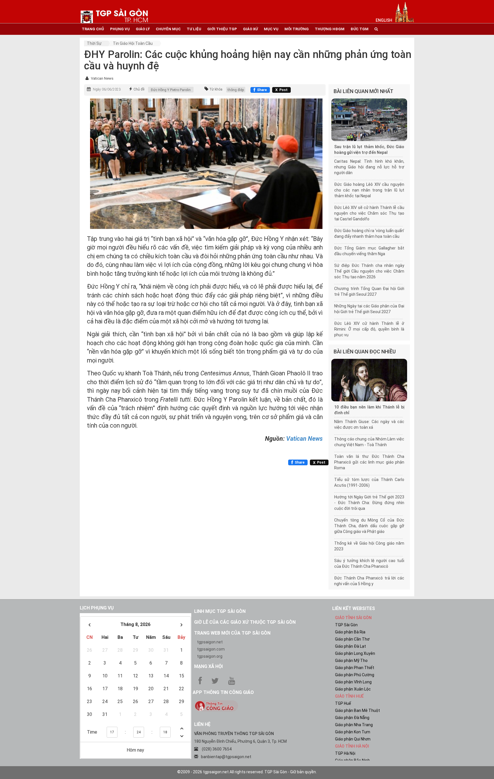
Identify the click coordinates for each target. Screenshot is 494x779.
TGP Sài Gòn (346, 625)
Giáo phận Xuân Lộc (353, 689)
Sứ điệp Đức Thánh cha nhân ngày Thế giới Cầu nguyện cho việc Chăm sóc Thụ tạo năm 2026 (369, 271)
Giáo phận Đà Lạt (350, 646)
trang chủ (93, 29)
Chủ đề (139, 89)
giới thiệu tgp (222, 29)
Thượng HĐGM (329, 29)
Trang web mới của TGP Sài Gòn (232, 633)
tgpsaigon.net (210, 642)
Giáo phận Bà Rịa (350, 632)
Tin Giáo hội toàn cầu (133, 43)
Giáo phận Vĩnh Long (353, 682)
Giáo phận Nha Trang (354, 724)
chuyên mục (168, 29)
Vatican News (102, 78)
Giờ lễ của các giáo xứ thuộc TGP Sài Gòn (245, 622)
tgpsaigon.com (211, 649)
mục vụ (271, 29)
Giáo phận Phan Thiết (354, 667)
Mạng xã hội (208, 666)
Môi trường (296, 29)
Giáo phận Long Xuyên (355, 653)
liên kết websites (353, 608)
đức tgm (359, 29)
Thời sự (94, 43)
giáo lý (143, 29)
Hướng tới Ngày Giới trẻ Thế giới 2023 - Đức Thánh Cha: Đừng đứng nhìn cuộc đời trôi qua (369, 503)
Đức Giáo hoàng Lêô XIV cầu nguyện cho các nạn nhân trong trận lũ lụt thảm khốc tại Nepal (369, 190)
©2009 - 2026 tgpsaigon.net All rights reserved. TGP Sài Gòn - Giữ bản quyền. (247, 772)
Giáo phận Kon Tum (352, 732)
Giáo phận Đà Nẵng (352, 717)
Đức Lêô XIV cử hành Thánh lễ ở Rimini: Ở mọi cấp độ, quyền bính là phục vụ (369, 329)
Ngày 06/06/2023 (107, 89)
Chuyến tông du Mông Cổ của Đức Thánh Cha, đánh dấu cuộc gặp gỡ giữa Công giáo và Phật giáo (369, 526)
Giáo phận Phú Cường (354, 675)
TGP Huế (343, 703)
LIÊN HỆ (202, 724)
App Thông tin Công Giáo (223, 692)
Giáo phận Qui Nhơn (352, 739)
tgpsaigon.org (209, 656)
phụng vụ (120, 29)
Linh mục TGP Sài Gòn (220, 611)
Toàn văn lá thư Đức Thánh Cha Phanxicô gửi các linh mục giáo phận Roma (369, 462)
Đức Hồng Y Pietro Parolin (171, 90)
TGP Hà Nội (345, 753)
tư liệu (194, 29)
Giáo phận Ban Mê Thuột (357, 710)
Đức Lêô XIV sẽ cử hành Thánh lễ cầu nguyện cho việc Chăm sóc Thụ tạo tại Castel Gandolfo (369, 213)
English (384, 20)
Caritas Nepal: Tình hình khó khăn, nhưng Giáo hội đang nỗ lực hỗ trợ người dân (369, 167)
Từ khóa (215, 89)
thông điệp (236, 90)
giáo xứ (250, 29)
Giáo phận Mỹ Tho (351, 660)
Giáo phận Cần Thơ (352, 639)
